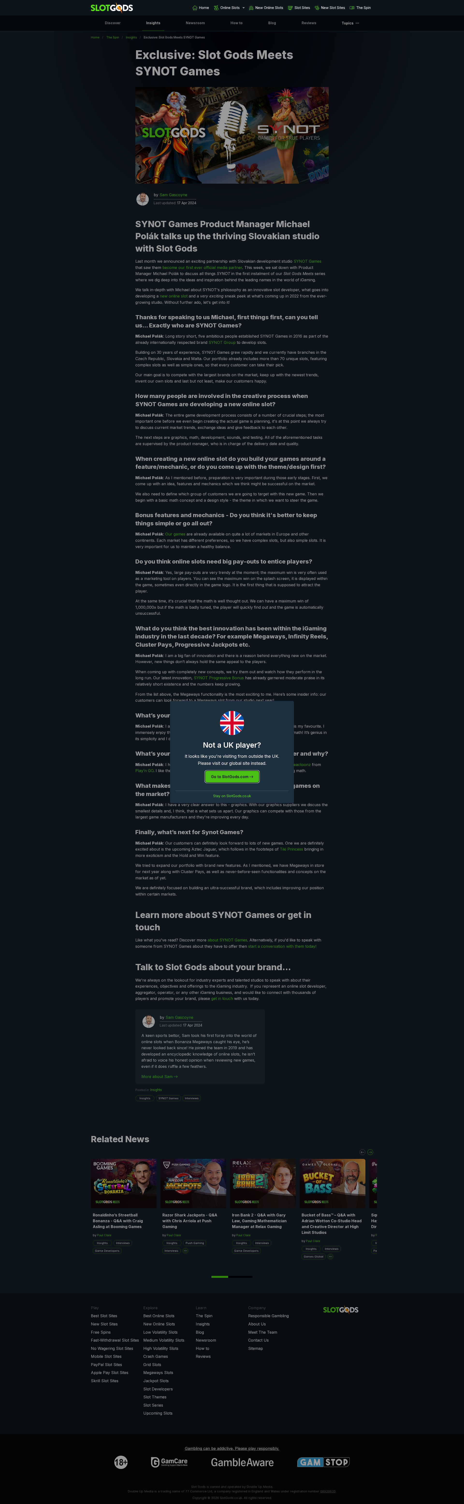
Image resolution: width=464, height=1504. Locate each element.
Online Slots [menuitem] (230, 8)
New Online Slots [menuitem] (269, 8)
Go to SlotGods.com (230, 776)
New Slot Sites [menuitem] (333, 8)
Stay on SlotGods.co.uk (232, 796)
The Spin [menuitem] (363, 8)
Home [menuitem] (204, 8)
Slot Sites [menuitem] (302, 8)
